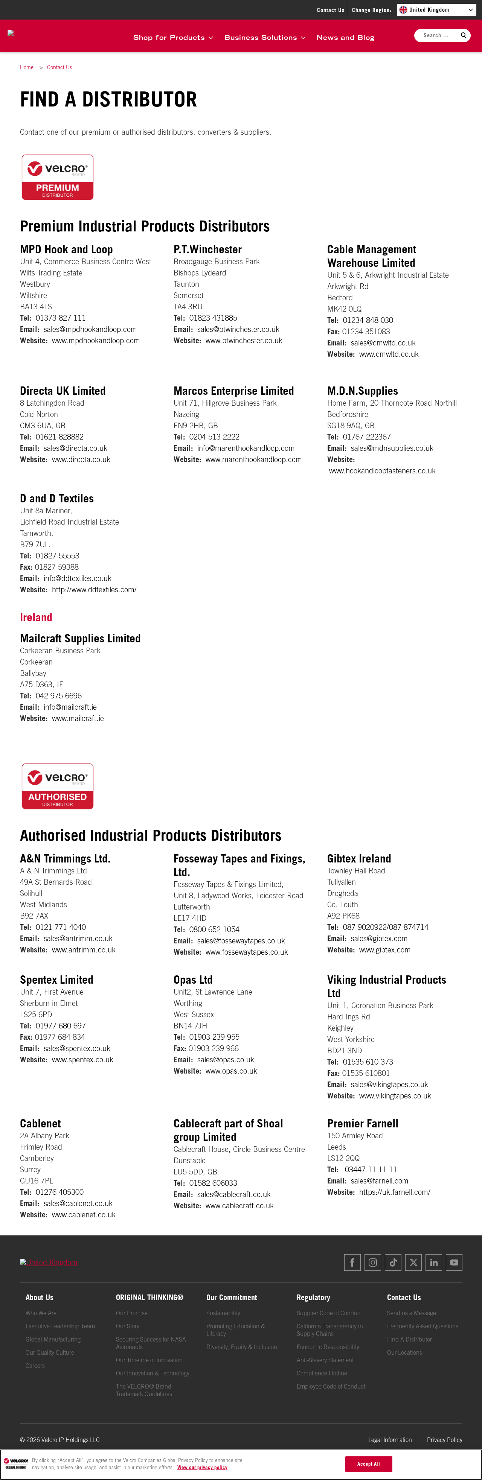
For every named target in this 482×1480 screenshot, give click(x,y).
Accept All (368, 1464)
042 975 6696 (59, 695)
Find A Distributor (409, 1339)
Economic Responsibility (328, 1346)
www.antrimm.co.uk (84, 949)
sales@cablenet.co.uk (78, 1203)
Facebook (352, 1262)
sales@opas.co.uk (225, 1059)
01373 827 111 (61, 317)
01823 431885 (213, 317)
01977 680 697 (61, 1025)
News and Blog (346, 37)
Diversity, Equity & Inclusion (241, 1346)
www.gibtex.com (385, 949)
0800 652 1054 (214, 929)
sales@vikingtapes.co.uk (389, 1084)
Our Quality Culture (50, 1352)
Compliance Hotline (322, 1373)
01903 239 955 (214, 1037)
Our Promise (132, 1313)
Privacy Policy (444, 1439)
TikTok (393, 1262)
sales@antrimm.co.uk (78, 938)
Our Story (127, 1326)
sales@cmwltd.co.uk (383, 342)
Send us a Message (411, 1313)
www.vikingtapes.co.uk (395, 1095)
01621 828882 (60, 436)
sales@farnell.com (380, 1180)
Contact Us (331, 10)
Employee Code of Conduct (331, 1386)
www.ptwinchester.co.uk (244, 340)
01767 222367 (367, 436)
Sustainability (223, 1313)
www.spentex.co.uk (82, 1059)
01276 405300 (60, 1192)
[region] (241, 1464)
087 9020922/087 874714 (386, 927)
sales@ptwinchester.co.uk (238, 329)
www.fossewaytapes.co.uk (247, 952)
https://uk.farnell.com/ (394, 1192)
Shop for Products (169, 37)
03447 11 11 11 (371, 1169)
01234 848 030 (368, 320)
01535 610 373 (368, 1061)
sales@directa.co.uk (75, 448)
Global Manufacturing (53, 1339)
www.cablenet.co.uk (84, 1214)
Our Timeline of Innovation (149, 1360)
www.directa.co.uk (81, 459)
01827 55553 (57, 555)
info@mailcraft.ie (70, 707)
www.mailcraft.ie (78, 718)
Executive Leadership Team (60, 1326)
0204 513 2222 (214, 436)
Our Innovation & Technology (152, 1373)
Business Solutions (260, 37)
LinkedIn (434, 1262)
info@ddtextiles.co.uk (77, 578)
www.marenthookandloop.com (254, 459)
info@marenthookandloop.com (246, 448)
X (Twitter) (413, 1262)
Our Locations (404, 1352)
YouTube (454, 1262)
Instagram (373, 1262)
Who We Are (41, 1313)
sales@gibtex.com (379, 938)
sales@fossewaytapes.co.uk (241, 940)
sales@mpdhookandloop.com (90, 329)
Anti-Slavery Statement (325, 1360)
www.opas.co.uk (231, 1070)
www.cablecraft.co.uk (240, 1205)
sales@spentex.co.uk (77, 1048)
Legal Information (390, 1439)
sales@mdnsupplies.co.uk (392, 448)
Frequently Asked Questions (422, 1326)
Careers (35, 1365)
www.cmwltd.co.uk (389, 354)
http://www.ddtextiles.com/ (94, 589)
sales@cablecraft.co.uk (234, 1194)
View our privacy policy (202, 1467)
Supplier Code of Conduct (329, 1313)
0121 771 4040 (61, 927)
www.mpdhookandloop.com (96, 340)
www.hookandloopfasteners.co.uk (382, 470)
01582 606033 (213, 1183)
